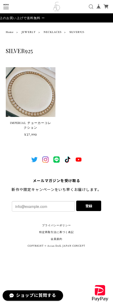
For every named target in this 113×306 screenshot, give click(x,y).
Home (10, 32)
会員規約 (56, 239)
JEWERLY (29, 32)
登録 (88, 205)
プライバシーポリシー (56, 225)
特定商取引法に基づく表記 (56, 232)
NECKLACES (52, 32)
